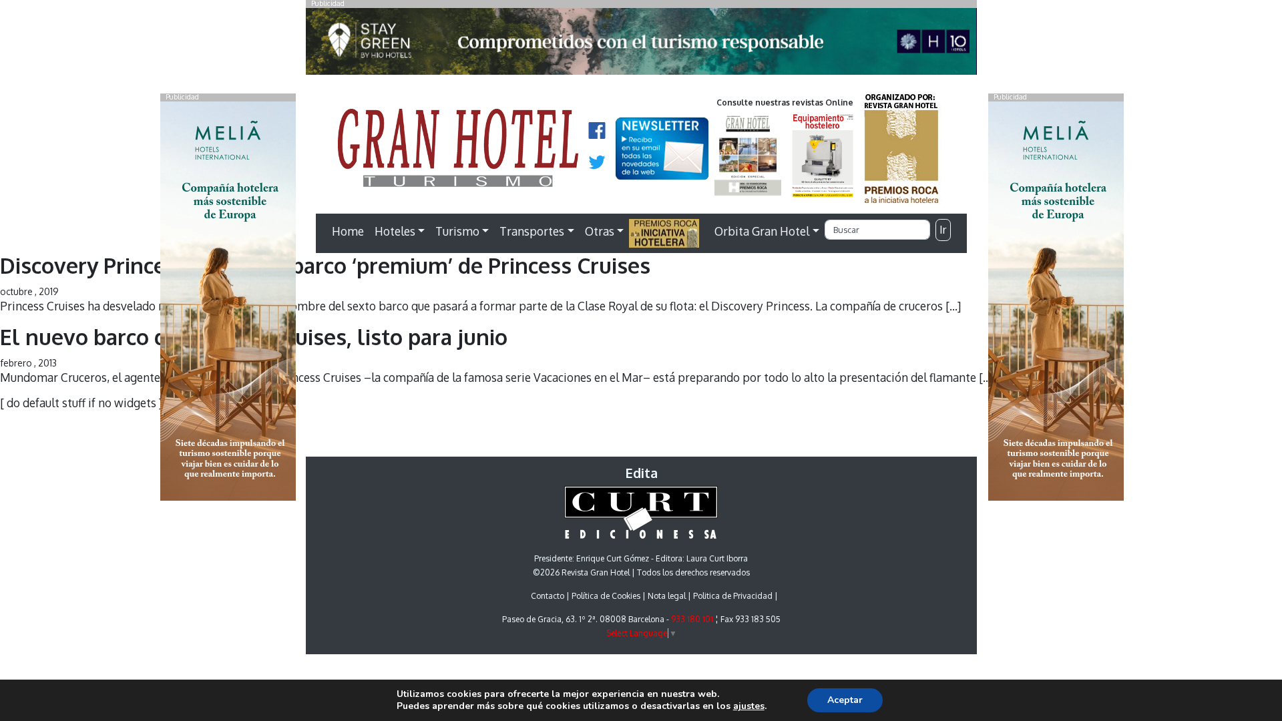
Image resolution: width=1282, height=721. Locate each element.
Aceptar (845, 700)
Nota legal (667, 596)
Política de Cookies (606, 596)
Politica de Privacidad (733, 596)
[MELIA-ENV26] (1056, 299)
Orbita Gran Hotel (761, 231)
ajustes (749, 706)
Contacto (547, 596)
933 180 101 (692, 619)
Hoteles (395, 231)
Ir (942, 229)
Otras (599, 231)
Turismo (457, 231)
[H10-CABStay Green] (641, 44)
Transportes (531, 231)
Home (348, 231)
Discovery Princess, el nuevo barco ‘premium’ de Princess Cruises (325, 265)
